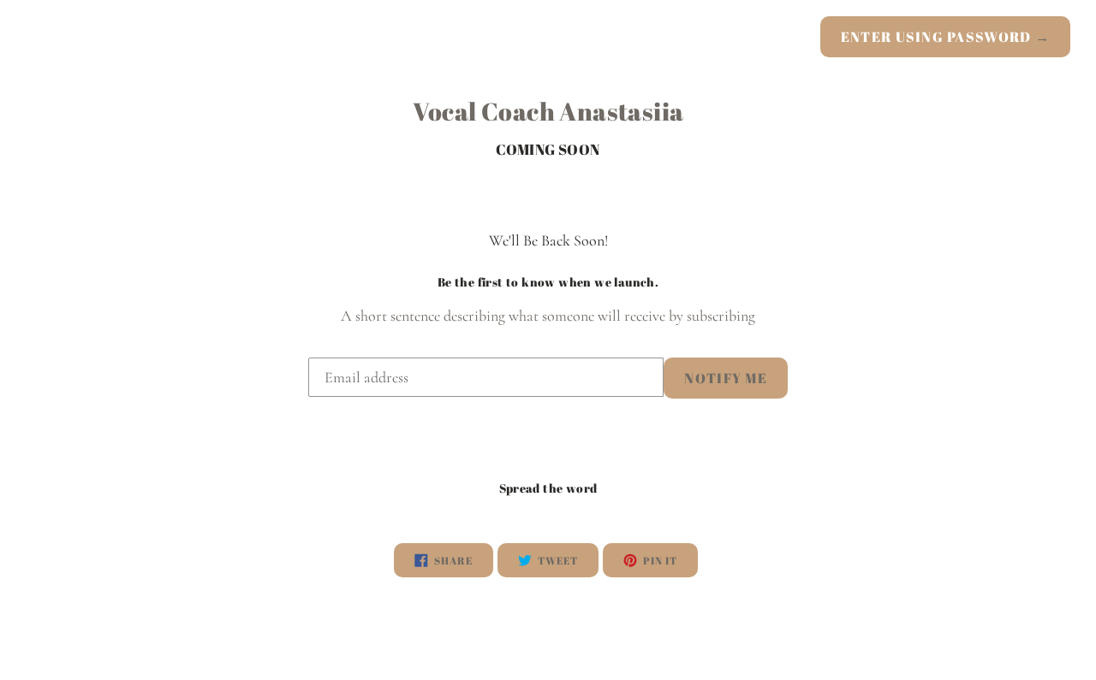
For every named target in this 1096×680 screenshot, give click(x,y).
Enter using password (945, 36)
